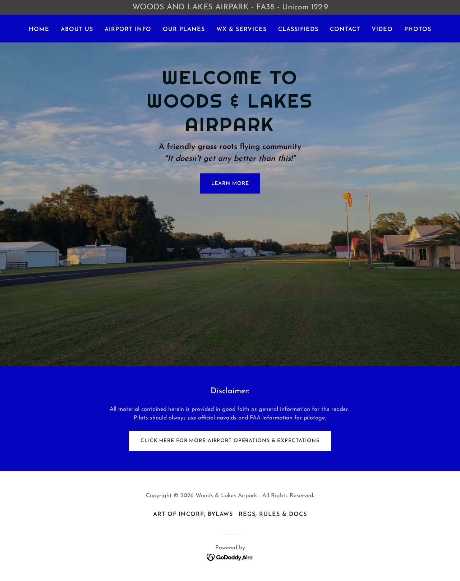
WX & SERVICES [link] (241, 29)
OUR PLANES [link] (184, 29)
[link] (230, 557)
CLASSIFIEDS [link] (298, 29)
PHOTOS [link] (417, 29)
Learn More (230, 183)
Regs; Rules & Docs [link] (273, 514)
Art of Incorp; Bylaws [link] (193, 514)
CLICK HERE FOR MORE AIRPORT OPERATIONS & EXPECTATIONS (230, 441)
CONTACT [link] (345, 29)
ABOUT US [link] (77, 29)
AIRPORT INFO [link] (128, 29)
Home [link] (39, 29)
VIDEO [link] (382, 29)
